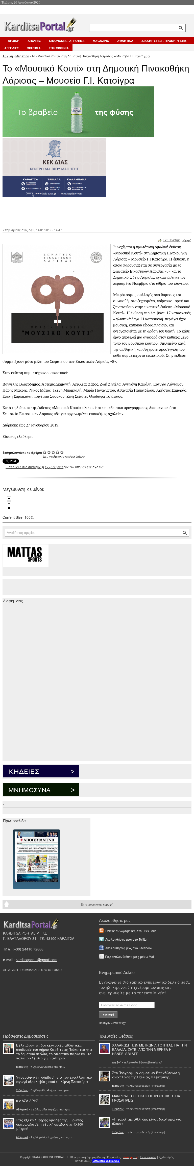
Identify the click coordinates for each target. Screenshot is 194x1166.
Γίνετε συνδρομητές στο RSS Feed (131, 931)
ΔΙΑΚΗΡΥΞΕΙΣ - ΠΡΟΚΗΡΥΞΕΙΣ (163, 40)
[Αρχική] (40, 24)
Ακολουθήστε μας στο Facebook (128, 948)
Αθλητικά (22, 1109)
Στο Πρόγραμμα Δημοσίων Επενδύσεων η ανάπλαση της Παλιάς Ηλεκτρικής (146, 1074)
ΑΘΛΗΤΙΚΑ (125, 40)
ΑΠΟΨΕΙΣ (34, 40)
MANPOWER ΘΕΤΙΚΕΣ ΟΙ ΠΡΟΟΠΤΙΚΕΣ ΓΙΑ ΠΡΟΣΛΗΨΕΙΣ (146, 1098)
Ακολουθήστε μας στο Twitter (126, 939)
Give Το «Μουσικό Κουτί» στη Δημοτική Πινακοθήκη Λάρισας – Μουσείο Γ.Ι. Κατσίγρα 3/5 (53, 452)
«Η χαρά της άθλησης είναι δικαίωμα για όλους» (147, 1121)
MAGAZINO (101, 40)
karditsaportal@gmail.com (36, 959)
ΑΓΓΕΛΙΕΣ (11, 48)
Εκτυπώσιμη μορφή (177, 240)
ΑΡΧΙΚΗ (13, 40)
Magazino (22, 56)
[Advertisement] (92, 212)
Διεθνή (116, 1062)
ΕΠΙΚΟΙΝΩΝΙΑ (59, 48)
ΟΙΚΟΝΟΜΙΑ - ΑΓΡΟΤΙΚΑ (67, 40)
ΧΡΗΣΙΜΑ (34, 48)
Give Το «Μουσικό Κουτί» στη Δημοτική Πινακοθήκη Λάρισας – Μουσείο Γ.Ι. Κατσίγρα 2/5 (49, 452)
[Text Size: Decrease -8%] (9, 503)
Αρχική (8, 56)
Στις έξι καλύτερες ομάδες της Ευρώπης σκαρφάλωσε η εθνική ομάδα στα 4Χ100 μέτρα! (49, 1124)
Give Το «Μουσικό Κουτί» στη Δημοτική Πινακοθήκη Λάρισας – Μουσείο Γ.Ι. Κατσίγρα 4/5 (58, 452)
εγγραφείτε (54, 467)
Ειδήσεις (22, 1066)
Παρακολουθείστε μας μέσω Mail (130, 956)
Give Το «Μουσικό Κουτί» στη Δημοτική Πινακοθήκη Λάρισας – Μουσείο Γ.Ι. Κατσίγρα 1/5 (45, 452)
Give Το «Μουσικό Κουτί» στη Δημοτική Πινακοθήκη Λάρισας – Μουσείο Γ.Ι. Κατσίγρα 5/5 (62, 452)
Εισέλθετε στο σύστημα (23, 467)
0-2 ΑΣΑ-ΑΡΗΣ (27, 1100)
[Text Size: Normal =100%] (9, 508)
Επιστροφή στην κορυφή (97, 904)
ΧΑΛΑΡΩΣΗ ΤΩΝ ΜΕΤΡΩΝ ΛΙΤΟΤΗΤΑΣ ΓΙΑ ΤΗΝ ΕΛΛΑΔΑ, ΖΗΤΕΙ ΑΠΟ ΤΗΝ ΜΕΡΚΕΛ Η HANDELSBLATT (149, 1049)
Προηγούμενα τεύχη (112, 1022)
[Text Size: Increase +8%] (9, 498)
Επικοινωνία (148, 1157)
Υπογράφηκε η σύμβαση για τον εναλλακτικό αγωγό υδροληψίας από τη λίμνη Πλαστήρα (54, 1079)
